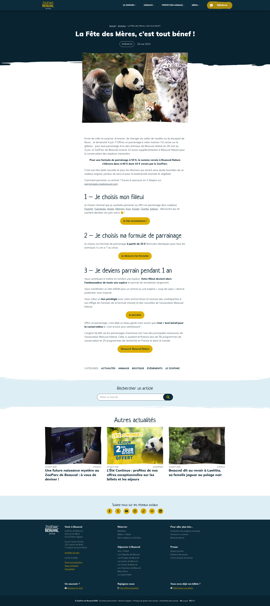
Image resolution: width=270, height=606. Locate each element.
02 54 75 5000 (71, 558)
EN (194, 601)
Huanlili (88, 209)
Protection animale (172, 5)
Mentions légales (124, 601)
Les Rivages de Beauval (128, 558)
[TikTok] (143, 511)
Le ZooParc (129, 5)
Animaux (148, 5)
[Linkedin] (160, 511)
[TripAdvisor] (152, 511)
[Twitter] (118, 511)
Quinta (145, 209)
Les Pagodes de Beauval (129, 555)
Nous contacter (71, 566)
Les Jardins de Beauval (128, 561)
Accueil (112, 26)
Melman (120, 209)
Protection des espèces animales (185, 531)
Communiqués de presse (181, 558)
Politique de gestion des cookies (145, 601)
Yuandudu (100, 209)
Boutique (138, 368)
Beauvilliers (123, 571)
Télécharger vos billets (183, 588)
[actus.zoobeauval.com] (48, 5)
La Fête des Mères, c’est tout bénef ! (144, 26)
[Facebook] (109, 511)
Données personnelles (108, 601)
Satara (154, 209)
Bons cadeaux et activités (129, 538)
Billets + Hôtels (124, 534)
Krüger (136, 209)
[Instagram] (135, 511)
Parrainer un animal (179, 534)
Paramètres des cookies (169, 601)
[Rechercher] (168, 397)
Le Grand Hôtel (124, 575)
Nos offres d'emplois (129, 588)
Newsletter (70, 569)
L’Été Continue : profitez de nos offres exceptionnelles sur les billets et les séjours (132, 475)
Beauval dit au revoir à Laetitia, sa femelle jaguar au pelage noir (195, 473)
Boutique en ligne (75, 588)
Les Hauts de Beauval (127, 565)
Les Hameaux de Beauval (129, 568)
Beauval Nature (177, 538)
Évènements (155, 368)
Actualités (108, 368)
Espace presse (177, 551)
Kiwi (128, 209)
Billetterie (122, 531)
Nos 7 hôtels (123, 551)
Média (195, 5)
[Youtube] (126, 511)
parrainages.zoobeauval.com (101, 184)
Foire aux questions (73, 562)
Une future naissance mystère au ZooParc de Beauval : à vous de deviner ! (72, 475)
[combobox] (135, 397)
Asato (110, 209)
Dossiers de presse (179, 555)
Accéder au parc (72, 553)
